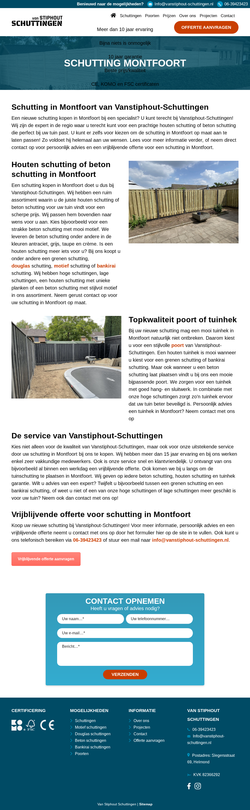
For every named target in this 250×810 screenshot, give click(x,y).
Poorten (152, 15)
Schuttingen (130, 15)
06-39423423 (236, 4)
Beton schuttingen (90, 740)
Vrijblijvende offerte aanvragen (46, 559)
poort (177, 345)
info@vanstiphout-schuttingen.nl (190, 540)
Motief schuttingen (90, 727)
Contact (228, 15)
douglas (20, 266)
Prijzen (169, 15)
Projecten (208, 15)
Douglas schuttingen (93, 734)
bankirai (106, 266)
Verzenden (125, 674)
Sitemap (146, 804)
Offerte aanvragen (206, 27)
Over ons (187, 15)
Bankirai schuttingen (92, 747)
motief (61, 266)
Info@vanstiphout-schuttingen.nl (184, 4)
